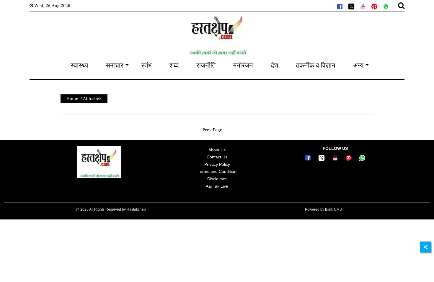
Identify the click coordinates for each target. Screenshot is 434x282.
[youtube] (362, 6)
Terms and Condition (217, 171)
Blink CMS (333, 209)
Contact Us (217, 157)
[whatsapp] (385, 6)
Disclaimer (217, 178)
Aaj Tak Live (217, 186)
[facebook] (339, 6)
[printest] (374, 6)
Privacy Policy (217, 164)
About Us (217, 149)
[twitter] (351, 6)
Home (72, 98)
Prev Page (212, 129)
